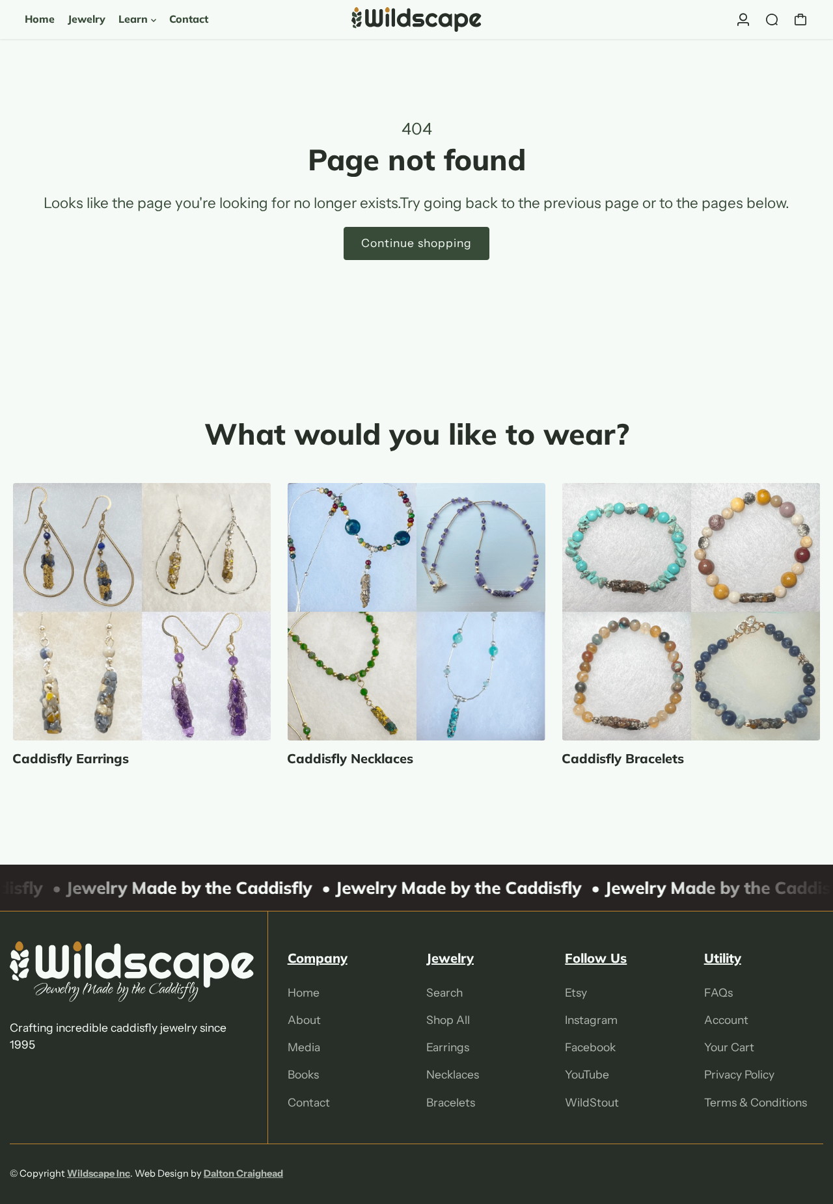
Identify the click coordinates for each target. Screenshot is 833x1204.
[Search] (772, 20)
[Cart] (800, 20)
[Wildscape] (416, 19)
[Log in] (743, 20)
